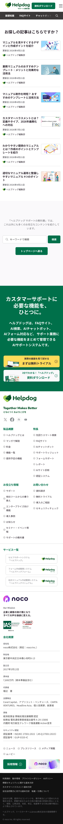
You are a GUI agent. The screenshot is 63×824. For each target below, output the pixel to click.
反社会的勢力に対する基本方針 (16, 791)
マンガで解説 (13, 440)
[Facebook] (12, 420)
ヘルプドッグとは (15, 435)
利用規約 (6, 778)
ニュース (10, 748)
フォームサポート (45, 458)
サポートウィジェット (47, 452)
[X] (5, 420)
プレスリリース (28, 748)
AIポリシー (48, 778)
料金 (8, 446)
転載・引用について (40, 791)
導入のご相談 (43, 502)
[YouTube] (26, 420)
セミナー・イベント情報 (17, 529)
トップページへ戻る (31, 251)
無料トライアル (44, 496)
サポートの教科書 (15, 537)
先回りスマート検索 (46, 435)
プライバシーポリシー (31, 778)
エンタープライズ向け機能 (17, 508)
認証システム (43, 475)
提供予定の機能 (14, 458)
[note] (19, 420)
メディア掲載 (48, 748)
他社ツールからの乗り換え (17, 498)
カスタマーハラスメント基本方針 (17, 786)
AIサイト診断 (42, 470)
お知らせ (10, 522)
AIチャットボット (45, 446)
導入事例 (10, 516)
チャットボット (44, 15)
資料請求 (40, 490)
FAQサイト (25, 15)
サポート (10, 490)
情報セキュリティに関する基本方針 (18, 782)
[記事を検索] (56, 15)
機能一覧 (10, 452)
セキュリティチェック (47, 508)
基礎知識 (9, 15)
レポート (40, 464)
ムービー (10, 754)
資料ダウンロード (43, 5)
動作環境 (16, 778)
